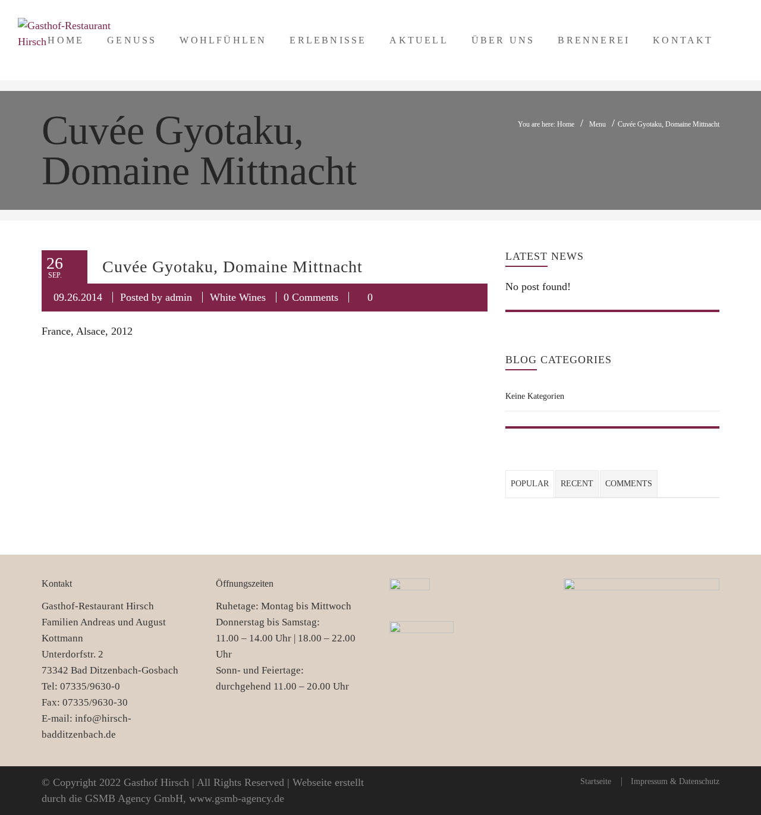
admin (178, 297)
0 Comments (311, 297)
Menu (597, 124)
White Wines (238, 297)
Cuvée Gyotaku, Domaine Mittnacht (232, 266)
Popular (530, 483)
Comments (628, 483)
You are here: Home (546, 124)
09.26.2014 (78, 297)
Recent (577, 483)
